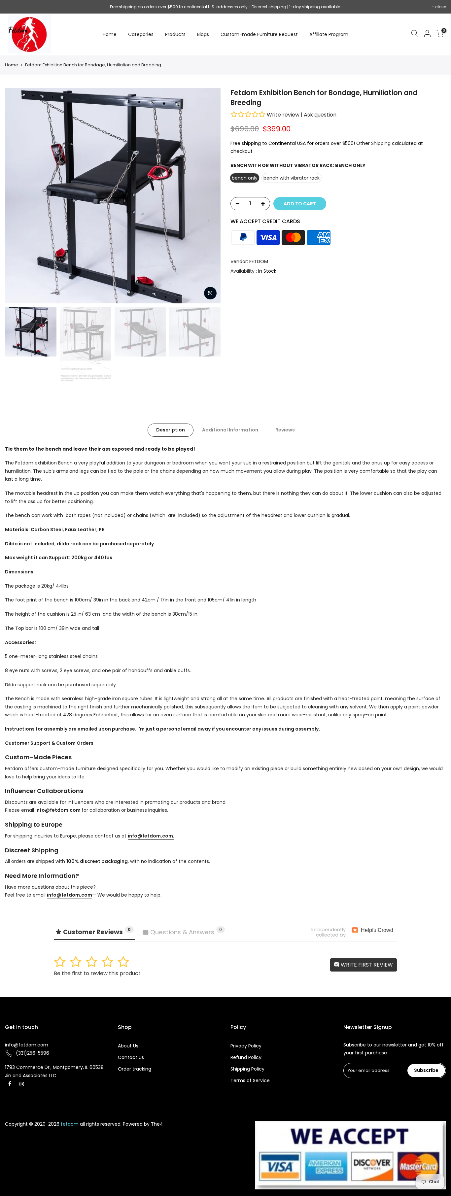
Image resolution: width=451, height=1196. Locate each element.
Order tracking (134, 1069)
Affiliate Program (328, 34)
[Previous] (16, 195)
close (13, 7)
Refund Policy (245, 1057)
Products (175, 34)
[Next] (209, 195)
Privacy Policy (245, 1045)
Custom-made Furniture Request (259, 34)
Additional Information (230, 430)
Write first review (366, 965)
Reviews (285, 430)
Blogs (203, 34)
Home (110, 34)
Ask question (320, 115)
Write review (283, 115)
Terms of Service (250, 1080)
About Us (128, 1045)
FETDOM (258, 261)
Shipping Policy (247, 1069)
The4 (157, 1124)
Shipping (381, 143)
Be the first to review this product (97, 973)
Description (170, 430)
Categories (141, 34)
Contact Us (131, 1057)
